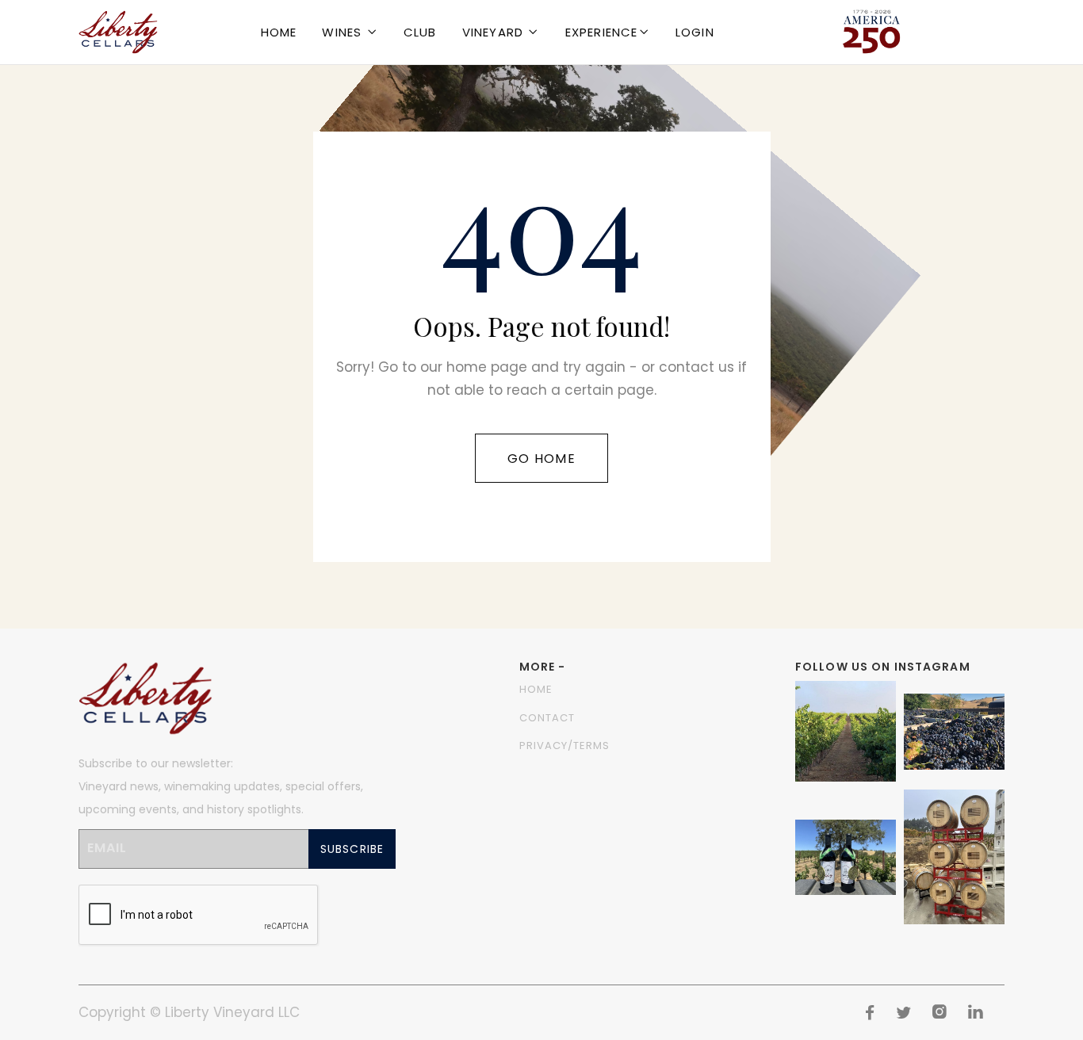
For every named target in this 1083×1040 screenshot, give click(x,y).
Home (279, 32)
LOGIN (694, 32)
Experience (601, 32)
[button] (349, 32)
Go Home (541, 458)
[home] (118, 32)
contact (547, 717)
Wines (342, 32)
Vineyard (493, 32)
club (420, 32)
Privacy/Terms (564, 745)
